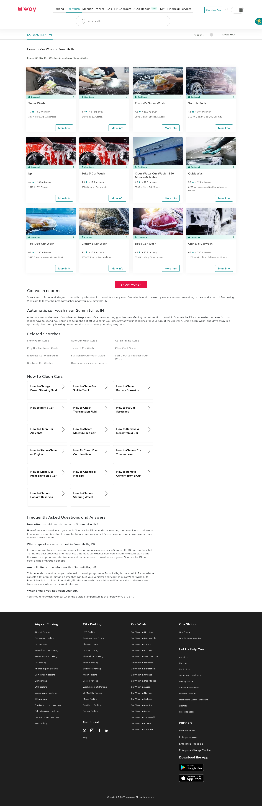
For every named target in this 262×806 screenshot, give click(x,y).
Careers (183, 663)
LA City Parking (90, 650)
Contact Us (184, 669)
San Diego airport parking (48, 705)
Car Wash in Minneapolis (143, 638)
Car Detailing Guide (127, 340)
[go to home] (27, 8)
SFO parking (41, 680)
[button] (235, 10)
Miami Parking (90, 698)
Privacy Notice (186, 681)
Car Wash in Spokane (142, 729)
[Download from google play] (203, 769)
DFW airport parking (45, 674)
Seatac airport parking (46, 656)
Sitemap (183, 705)
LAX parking (41, 644)
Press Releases (186, 711)
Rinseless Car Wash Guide (42, 355)
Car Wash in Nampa (141, 692)
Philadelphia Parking (93, 656)
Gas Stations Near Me (190, 638)
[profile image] (237, 10)
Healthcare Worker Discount (193, 699)
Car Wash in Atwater (141, 705)
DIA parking (41, 698)
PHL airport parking (44, 638)
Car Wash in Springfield (143, 717)
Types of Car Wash (82, 348)
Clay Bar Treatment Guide (42, 348)
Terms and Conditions (190, 675)
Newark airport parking (46, 650)
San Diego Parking (92, 705)
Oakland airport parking (47, 717)
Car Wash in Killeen (141, 723)
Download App (213, 9)
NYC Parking (89, 632)
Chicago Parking (91, 644)
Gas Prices (184, 632)
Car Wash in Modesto (142, 662)
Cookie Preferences (189, 687)
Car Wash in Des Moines (143, 680)
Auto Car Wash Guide (84, 340)
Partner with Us (187, 730)
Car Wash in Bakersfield (143, 668)
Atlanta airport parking (46, 668)
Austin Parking (90, 674)
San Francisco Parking (94, 638)
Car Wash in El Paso (141, 650)
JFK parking (40, 662)
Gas (109, 8)
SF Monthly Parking (92, 692)
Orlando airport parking (46, 711)
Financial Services (179, 8)
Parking (59, 8)
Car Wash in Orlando (141, 674)
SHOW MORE (130, 284)
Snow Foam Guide (38, 340)
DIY (162, 8)
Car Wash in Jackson (141, 698)
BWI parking (41, 686)
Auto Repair (145, 8)
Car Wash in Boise (140, 711)
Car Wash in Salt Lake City (144, 656)
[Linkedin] (106, 731)
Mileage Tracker (93, 8)
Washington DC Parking (95, 686)
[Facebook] (99, 731)
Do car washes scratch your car (89, 363)
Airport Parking (42, 632)
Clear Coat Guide (125, 348)
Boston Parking (90, 680)
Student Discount (187, 693)
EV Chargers (122, 8)
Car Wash (73, 8)
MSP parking (41, 723)
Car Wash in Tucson (141, 644)
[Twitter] (84, 731)
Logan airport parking (45, 692)
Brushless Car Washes (40, 363)
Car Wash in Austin (140, 686)
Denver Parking (90, 711)
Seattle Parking (90, 662)
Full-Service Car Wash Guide (88, 355)
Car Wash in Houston (142, 632)
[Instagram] (92, 731)
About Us (183, 657)
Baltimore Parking (92, 668)
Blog (85, 737)
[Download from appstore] (203, 778)
